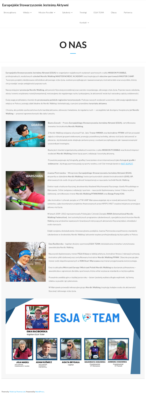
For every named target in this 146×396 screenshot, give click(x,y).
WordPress (39, 392)
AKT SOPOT (127, 163)
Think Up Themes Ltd (17, 392)
